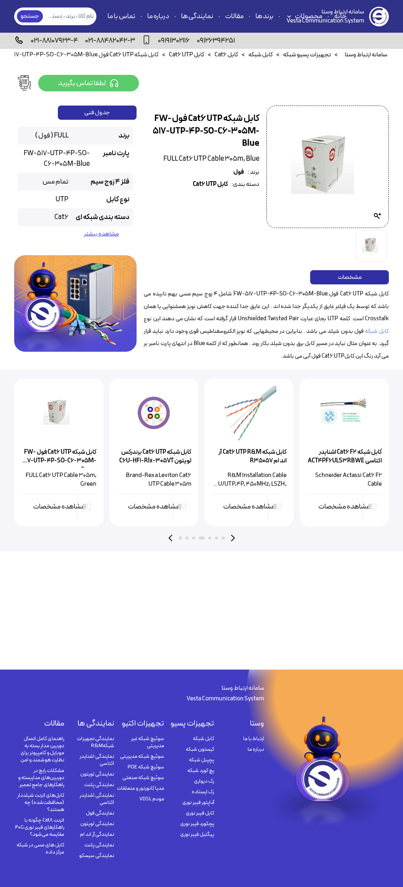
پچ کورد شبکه (200, 770)
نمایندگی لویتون (97, 774)
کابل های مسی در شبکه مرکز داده (40, 849)
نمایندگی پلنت (99, 785)
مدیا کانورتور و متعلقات (140, 788)
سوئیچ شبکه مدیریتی (142, 756)
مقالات (234, 16)
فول (238, 172)
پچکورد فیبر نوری (197, 824)
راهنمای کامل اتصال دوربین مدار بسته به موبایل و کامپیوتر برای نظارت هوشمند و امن (42, 749)
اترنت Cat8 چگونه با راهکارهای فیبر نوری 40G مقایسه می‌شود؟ (39, 827)
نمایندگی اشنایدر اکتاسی (96, 760)
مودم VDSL (151, 799)
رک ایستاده (203, 792)
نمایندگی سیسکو (96, 855)
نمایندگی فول (100, 813)
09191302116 (174, 40)
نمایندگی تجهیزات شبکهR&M (95, 742)
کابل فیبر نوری (200, 813)
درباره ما (158, 16)
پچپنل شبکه (201, 760)
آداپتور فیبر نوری (198, 802)
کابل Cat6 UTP (210, 184)
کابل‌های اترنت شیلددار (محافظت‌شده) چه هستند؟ (40, 802)
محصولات (308, 16)
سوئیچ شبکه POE (146, 767)
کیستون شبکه (200, 749)
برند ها (264, 16)
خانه (340, 16)
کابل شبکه (377, 331)
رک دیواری (204, 781)
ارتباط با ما (253, 738)
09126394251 (216, 40)
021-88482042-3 (110, 40)
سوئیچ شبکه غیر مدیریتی (147, 742)
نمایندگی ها (197, 16)
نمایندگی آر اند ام (97, 834)
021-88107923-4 (54, 40)
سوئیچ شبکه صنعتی (143, 777)
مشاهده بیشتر (101, 234)
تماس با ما (121, 16)
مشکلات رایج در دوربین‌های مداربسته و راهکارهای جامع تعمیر (41, 778)
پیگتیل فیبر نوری (197, 834)
